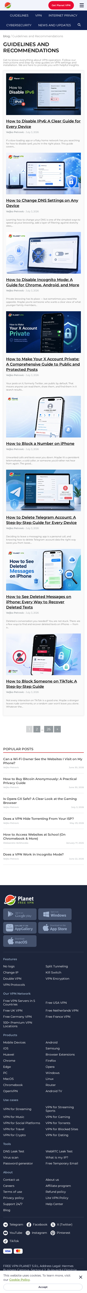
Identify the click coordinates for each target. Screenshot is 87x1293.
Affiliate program (58, 1186)
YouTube (16, 1233)
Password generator (18, 1163)
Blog (6, 1210)
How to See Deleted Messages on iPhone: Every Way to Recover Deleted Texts (38, 602)
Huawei (8, 1054)
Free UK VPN (12, 1010)
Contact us (11, 1180)
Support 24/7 (12, 1204)
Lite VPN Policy (57, 1198)
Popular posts (18, 749)
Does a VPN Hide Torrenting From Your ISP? (38, 819)
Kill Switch (53, 972)
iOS (5, 1048)
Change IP (10, 972)
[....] (7, 5)
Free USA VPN (56, 1003)
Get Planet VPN (61, 5)
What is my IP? (57, 1157)
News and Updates (54, 25)
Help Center (54, 1204)
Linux (49, 1079)
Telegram (16, 1224)
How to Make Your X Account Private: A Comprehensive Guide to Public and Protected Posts (43, 364)
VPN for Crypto (14, 1135)
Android (51, 1042)
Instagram (39, 1233)
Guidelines (19, 15)
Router (51, 1085)
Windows (53, 1073)
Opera (50, 1067)
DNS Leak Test (13, 1151)
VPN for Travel (13, 1129)
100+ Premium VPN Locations (17, 1024)
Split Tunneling (57, 966)
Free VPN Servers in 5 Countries (19, 1002)
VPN (38, 15)
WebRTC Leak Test (59, 1151)
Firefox (51, 1061)
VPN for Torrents (58, 1123)
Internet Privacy (63, 15)
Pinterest (63, 1233)
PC (5, 1073)
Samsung (53, 1048)
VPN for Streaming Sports (60, 1109)
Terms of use (12, 1192)
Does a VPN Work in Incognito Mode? (33, 854)
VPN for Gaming (58, 1117)
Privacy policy (13, 1198)
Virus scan (10, 1157)
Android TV (54, 1091)
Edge (7, 1067)
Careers (8, 1186)
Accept (43, 1287)
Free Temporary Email (62, 1163)
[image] (43, 898)
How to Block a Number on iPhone (40, 443)
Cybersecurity (18, 25)
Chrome (9, 1061)
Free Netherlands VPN (62, 1010)
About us (52, 1180)
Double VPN (12, 978)
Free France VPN (58, 1017)
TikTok (14, 1241)
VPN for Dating (57, 1135)
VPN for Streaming (17, 1109)
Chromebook (13, 1085)
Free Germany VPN (17, 1017)
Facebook (40, 1224)
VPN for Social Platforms (21, 1123)
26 (49, 729)
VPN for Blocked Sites (62, 1129)
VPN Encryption (57, 978)
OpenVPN (10, 1091)
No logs (9, 966)
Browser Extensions (60, 1054)
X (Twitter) (64, 1224)
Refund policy (56, 1192)
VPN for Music (13, 1117)
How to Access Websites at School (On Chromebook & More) (34, 836)
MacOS (8, 1079)
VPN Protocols (14, 985)
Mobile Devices (14, 1042)
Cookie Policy (19, 1280)
